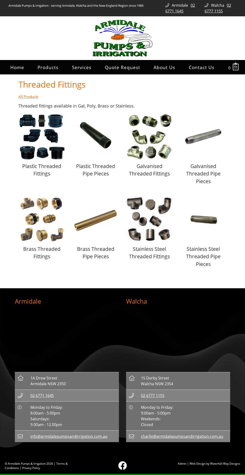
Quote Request (122, 67)
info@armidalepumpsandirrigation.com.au (68, 436)
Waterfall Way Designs (225, 464)
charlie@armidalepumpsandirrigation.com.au (182, 436)
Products (48, 67)
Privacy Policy (31, 468)
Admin (182, 464)
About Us (164, 67)
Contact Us (201, 67)
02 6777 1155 (152, 395)
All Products (28, 96)
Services (81, 67)
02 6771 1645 (42, 395)
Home (17, 67)
